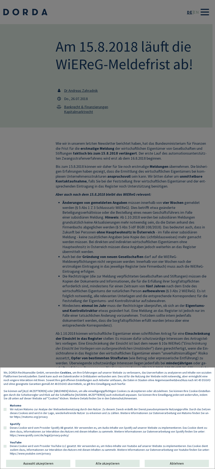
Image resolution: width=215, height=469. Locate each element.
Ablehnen (177, 463)
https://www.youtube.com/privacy (30, 453)
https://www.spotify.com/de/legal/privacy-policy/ (39, 435)
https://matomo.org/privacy (31, 417)
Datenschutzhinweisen (123, 398)
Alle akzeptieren (107, 463)
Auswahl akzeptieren (38, 463)
